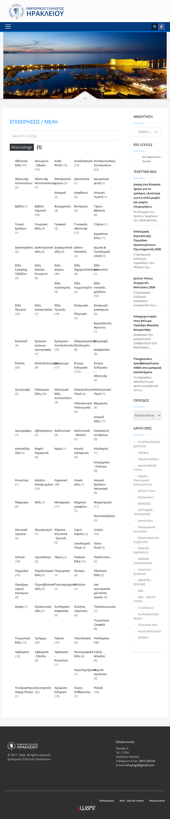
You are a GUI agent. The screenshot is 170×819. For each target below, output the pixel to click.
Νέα (140, 591)
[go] (155, 132)
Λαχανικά (60, 480)
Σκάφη (19, 607)
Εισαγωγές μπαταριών (101, 307)
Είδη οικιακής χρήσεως (100, 287)
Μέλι (38, 502)
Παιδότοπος (102, 557)
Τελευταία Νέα (147, 625)
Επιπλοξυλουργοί (46, 363)
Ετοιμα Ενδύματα (80, 365)
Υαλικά (59, 638)
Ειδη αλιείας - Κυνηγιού (41, 269)
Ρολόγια (79, 584)
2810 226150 (147, 761)
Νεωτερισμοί (43, 530)
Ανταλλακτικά (83, 161)
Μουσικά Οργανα (21, 532)
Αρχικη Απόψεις (148, 459)
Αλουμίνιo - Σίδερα (41, 163)
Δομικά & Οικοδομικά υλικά (102, 251)
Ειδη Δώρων (59, 267)
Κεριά (58, 449)
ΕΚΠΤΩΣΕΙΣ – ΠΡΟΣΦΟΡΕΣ (144, 512)
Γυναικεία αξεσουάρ (80, 226)
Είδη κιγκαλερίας (62, 285)
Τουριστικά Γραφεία (101, 622)
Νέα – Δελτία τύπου (132, 800)
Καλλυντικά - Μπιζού (82, 433)
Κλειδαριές (101, 449)
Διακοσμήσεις (24, 247)
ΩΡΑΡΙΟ (143, 638)
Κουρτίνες (22, 480)
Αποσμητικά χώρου (62, 181)
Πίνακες (79, 571)
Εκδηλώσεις (146, 497)
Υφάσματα (22, 652)
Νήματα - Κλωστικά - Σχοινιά (60, 534)
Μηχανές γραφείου (80, 504)
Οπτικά (20, 557)
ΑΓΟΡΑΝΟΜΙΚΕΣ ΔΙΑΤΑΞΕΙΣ (146, 444)
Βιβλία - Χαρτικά (40, 208)
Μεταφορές (62, 502)
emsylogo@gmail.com (139, 765)
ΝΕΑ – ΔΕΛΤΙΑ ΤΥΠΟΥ (144, 599)
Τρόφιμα (40, 638)
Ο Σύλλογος (146, 608)
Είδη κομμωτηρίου (83, 285)
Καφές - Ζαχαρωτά (41, 451)
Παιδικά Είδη (79, 559)
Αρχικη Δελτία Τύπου (144, 467)
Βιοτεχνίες (81, 206)
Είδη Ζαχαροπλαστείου (86, 267)
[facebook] (161, 26)
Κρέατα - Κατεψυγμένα (44, 482)
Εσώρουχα (61, 363)
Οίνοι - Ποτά (98, 545)
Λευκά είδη (78, 482)
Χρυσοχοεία (43, 688)
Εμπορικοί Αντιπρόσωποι (64, 343)
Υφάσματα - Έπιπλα (41, 654)
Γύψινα (99, 224)
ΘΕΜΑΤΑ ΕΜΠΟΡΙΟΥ (141, 550)
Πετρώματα (62, 571)
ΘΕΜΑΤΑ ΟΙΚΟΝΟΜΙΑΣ (142, 561)
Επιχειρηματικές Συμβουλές (146, 540)
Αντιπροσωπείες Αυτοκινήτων (104, 163)
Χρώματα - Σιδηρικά (61, 690)
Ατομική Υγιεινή (99, 195)
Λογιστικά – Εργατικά (143, 571)
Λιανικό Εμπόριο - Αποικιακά (101, 484)
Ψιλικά (98, 688)
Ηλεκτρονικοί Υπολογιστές (83, 405)
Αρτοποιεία (81, 179)
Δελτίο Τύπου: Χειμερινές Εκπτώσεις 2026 (144, 282)
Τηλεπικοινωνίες (105, 607)
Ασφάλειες (81, 193)
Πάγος (58, 557)
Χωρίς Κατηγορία (149, 631)
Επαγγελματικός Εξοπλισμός (85, 343)
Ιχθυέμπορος (43, 431)
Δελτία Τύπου (147, 491)
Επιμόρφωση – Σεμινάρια (145, 529)
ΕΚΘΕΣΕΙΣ (144, 504)
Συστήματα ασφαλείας (61, 609)
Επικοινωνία (157, 800)
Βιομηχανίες (62, 206)
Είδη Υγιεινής (59, 307)
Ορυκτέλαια (43, 557)
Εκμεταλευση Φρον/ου (102, 325)
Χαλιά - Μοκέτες (99, 654)
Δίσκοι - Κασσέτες (80, 249)
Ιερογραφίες (23, 431)
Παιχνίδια (21, 571)
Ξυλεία (98, 530)
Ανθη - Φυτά (58, 163)
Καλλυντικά (62, 431)
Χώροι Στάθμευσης (82, 690)
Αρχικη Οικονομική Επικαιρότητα (142, 480)
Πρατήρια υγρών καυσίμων (21, 588)
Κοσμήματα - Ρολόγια (101, 464)
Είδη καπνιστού (101, 267)
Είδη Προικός (20, 307)
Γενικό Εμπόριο (20, 226)
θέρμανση (100, 403)
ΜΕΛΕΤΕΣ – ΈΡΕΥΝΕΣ (142, 582)
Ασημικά (60, 193)
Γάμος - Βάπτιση (99, 208)
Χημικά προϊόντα (100, 672)
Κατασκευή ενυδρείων (101, 433)
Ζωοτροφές (22, 389)
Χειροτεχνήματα (85, 670)
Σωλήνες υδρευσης (80, 609)
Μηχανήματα (103, 502)
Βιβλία (19, 206)
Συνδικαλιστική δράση (145, 616)
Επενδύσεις (145, 521)
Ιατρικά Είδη (99, 419)
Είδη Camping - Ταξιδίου (21, 269)
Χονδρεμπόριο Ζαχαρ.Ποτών (25, 690)
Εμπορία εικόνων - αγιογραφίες (43, 345)
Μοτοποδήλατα (104, 516)
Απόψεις (143, 452)
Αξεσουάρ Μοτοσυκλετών (45, 181)
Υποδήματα (101, 638)
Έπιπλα (20, 363)
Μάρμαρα (21, 502)
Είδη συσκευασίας (43, 307)
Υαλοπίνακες (82, 638)
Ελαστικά (21, 341)
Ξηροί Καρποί (79, 532)
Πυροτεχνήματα (65, 584)
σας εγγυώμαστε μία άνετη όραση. (102, 590)
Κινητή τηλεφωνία (81, 451)
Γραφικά (60, 224)
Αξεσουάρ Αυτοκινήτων (24, 181)
